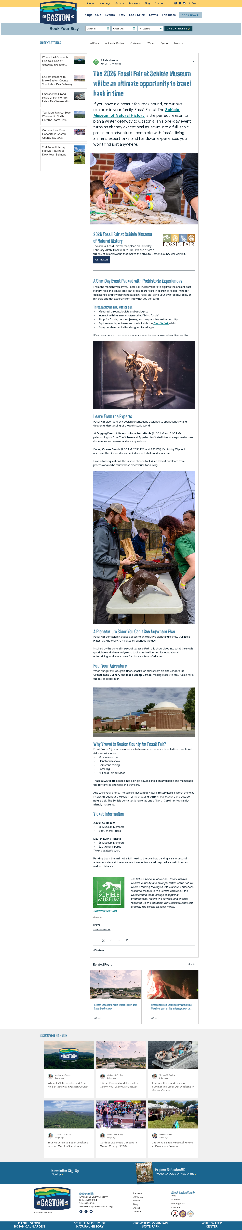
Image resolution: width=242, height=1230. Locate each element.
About (136, 1207)
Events (96, 924)
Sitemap (137, 1211)
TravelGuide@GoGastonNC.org (96, 1206)
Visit (173, 1195)
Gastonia (97, 917)
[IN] (175, 3)
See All (192, 964)
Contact (175, 1207)
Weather (175, 1199)
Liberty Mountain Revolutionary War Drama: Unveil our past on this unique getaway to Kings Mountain (171, 1006)
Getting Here (178, 1203)
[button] (120, 3)
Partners (137, 1193)
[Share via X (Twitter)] (103, 940)
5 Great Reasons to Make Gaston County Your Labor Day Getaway (115, 1006)
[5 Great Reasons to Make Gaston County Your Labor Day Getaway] (115, 984)
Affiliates (138, 1196)
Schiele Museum (101, 929)
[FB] (179, 3)
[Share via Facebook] (94, 940)
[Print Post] (127, 940)
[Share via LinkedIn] (111, 940)
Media (136, 1200)
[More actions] (193, 62)
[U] (184, 3)
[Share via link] (119, 940)
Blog (135, 1204)
